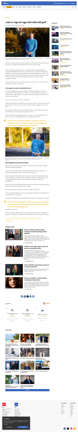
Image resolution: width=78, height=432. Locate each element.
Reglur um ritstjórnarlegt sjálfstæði (6, 410)
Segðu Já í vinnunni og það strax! (42, 371)
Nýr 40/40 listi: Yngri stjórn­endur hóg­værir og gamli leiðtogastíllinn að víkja (26, 386)
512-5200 (18, 409)
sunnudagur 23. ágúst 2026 (60, 3)
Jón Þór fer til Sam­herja (64, 45)
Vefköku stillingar (9, 427)
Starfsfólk (16, 416)
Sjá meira (27, 390)
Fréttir (62, 404)
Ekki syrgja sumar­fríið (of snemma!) (27, 358)
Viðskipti (62, 406)
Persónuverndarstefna (6, 411)
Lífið (62, 409)
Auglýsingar (17, 410)
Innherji (71, 404)
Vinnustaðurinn (14, 218)
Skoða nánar (6, 424)
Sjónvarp (62, 412)
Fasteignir (72, 406)
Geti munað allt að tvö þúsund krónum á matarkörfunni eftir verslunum (66, 52)
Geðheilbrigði (9, 220)
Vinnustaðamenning (24, 218)
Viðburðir (72, 409)
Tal (70, 416)
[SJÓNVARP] (68, 7)
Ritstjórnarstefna (17, 413)
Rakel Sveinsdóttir (8, 25)
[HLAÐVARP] (65, 7)
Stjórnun (32, 218)
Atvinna (71, 407)
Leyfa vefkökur (23, 427)
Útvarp (62, 413)
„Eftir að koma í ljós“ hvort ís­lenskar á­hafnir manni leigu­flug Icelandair (66, 73)
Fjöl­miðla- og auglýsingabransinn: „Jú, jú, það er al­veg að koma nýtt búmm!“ (12, 386)
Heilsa (8, 218)
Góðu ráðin (39, 218)
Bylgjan (71, 412)
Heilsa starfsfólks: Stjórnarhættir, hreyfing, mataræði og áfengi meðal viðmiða (35, 231)
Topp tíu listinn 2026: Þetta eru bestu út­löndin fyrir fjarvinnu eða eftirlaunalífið (11, 345)
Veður (71, 410)
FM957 (71, 413)
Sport (62, 407)
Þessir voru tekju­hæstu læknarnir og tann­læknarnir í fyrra (65, 59)
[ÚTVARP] (70, 7)
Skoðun (62, 410)
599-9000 (5, 415)
